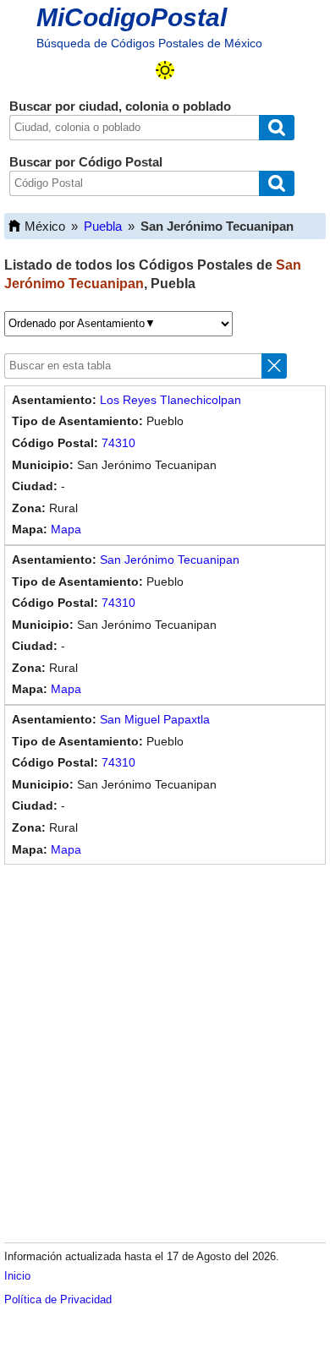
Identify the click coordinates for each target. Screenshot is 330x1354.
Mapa (66, 529)
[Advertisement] (165, 1050)
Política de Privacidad (58, 1299)
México (45, 226)
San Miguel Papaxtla (155, 719)
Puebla (103, 226)
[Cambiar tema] (165, 70)
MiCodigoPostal (131, 17)
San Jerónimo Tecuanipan (169, 559)
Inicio (17, 1275)
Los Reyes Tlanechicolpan (170, 400)
